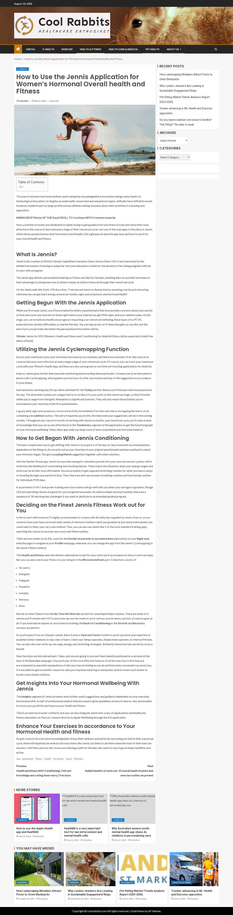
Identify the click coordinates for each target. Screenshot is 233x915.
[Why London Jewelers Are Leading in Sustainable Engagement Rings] (90, 869)
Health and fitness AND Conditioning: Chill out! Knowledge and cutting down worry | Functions (43, 770)
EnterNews (137, 911)
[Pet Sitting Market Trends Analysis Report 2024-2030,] (142, 869)
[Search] (216, 49)
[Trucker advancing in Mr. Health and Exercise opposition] (194, 869)
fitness (39, 758)
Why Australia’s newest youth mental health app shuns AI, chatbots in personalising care (131, 832)
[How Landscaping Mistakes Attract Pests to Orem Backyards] (39, 869)
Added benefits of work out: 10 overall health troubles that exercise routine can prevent (119, 770)
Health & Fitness (90, 49)
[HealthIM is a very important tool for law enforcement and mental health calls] (85, 809)
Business (22, 882)
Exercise (67, 49)
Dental (30, 49)
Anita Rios (24, 101)
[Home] (18, 49)
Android (106, 336)
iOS (40, 336)
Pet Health (152, 49)
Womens (78, 758)
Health (48, 758)
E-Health (48, 49)
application (27, 758)
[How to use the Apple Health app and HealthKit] (37, 809)
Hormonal (58, 758)
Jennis (69, 758)
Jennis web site (33, 289)
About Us (173, 49)
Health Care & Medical (123, 49)
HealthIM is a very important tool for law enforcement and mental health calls (83, 832)
